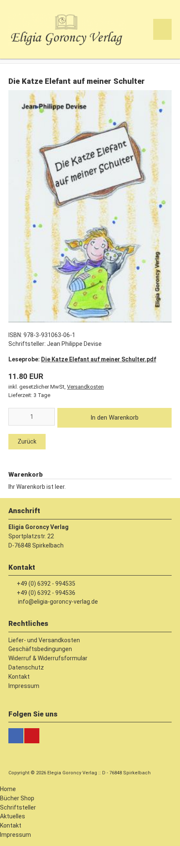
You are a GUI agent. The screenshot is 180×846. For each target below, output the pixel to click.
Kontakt (10, 825)
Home (8, 789)
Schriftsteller (18, 807)
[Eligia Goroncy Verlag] (67, 44)
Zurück (27, 441)
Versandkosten (85, 387)
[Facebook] (15, 735)
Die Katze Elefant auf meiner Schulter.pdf (98, 359)
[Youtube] (31, 735)
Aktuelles (12, 816)
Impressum (15, 834)
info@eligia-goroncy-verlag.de (58, 601)
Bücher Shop (17, 798)
